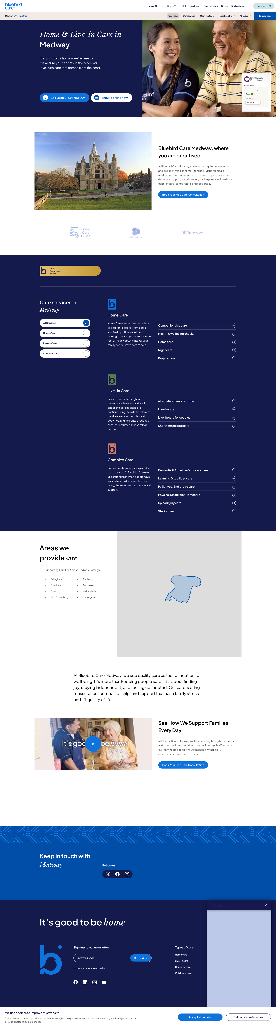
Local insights (226, 16)
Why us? (171, 5)
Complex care (183, 966)
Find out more (238, 5)
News (224, 5)
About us (244, 16)
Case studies (211, 5)
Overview (173, 16)
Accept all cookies (200, 1017)
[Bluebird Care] (13, 8)
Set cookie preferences (248, 1017)
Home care (181, 954)
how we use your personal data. (94, 968)
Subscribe (140, 958)
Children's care (183, 973)
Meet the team (207, 16)
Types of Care (152, 5)
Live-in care (181, 960)
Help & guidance (191, 5)
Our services (189, 16)
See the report (251, 102)
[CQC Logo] (253, 82)
